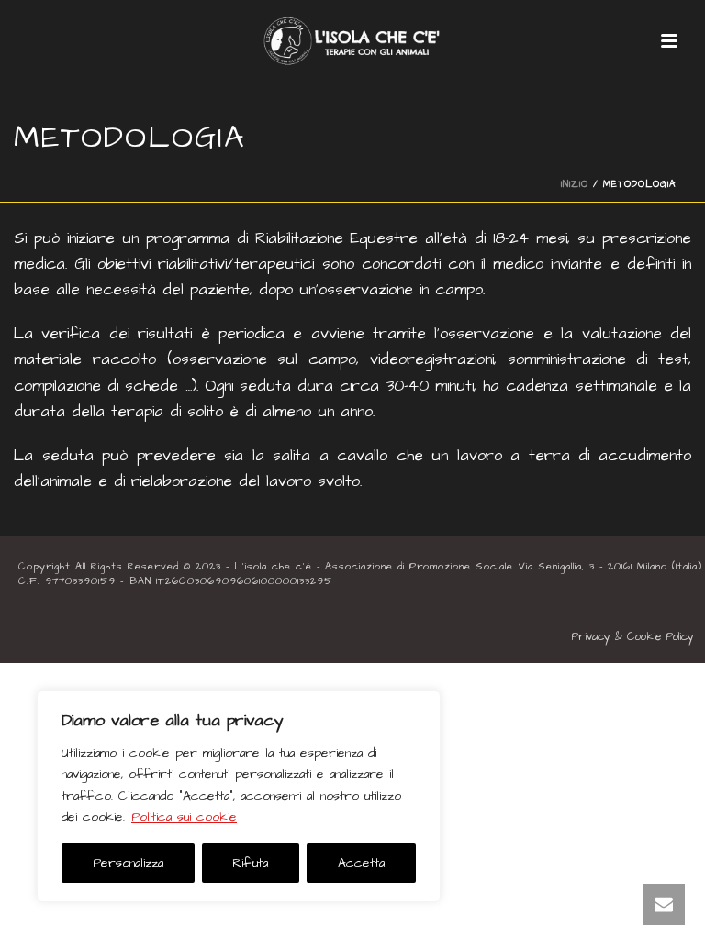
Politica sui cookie (184, 817)
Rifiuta (250, 863)
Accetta (361, 863)
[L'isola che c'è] (352, 41)
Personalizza (128, 863)
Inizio (574, 184)
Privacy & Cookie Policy (633, 637)
